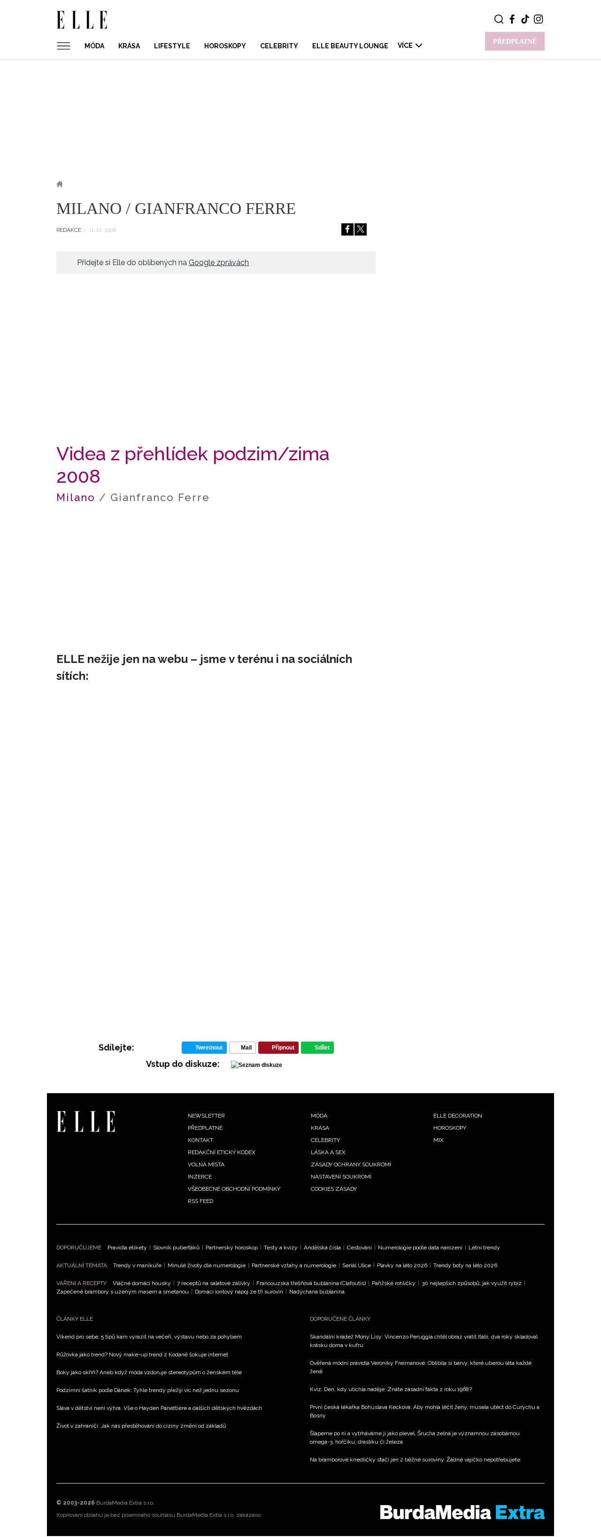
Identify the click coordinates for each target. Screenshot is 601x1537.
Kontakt (200, 1140)
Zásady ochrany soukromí (351, 1164)
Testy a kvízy (281, 1247)
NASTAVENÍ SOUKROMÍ (341, 1176)
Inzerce (200, 1176)
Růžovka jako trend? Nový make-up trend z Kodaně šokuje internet (142, 1354)
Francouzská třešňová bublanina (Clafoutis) (311, 1283)
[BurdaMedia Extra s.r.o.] (462, 1512)
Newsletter (206, 1115)
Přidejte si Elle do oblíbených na (163, 262)
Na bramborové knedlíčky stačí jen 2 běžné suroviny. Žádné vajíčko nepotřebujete (415, 1459)
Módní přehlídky (135, 184)
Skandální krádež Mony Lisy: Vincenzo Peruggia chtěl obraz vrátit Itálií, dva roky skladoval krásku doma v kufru (424, 1340)
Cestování (359, 1247)
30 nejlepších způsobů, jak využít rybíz (472, 1283)
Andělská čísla (322, 1247)
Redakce (68, 230)
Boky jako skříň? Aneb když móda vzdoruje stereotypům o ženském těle (149, 1372)
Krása (129, 46)
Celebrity (279, 46)
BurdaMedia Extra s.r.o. (125, 1502)
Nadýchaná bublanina (317, 1291)
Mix (438, 1140)
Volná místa (206, 1164)
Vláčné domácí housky (142, 1283)
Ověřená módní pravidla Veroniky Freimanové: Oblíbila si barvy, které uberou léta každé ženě (421, 1367)
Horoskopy (225, 46)
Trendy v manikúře (137, 1265)
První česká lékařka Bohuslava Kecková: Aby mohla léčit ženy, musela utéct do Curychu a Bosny (424, 1411)
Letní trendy (484, 1247)
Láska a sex (328, 1152)
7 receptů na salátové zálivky (213, 1283)
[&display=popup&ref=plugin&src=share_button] (347, 229)
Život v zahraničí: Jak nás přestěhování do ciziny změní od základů (141, 1426)
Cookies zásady (334, 1189)
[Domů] (85, 1121)
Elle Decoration (457, 1115)
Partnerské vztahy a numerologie (294, 1265)
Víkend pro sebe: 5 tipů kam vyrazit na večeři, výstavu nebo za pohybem (149, 1336)
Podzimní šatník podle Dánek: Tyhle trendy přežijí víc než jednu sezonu (147, 1390)
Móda (94, 46)
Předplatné (205, 1128)
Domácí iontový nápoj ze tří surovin (239, 1291)
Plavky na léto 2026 (402, 1265)
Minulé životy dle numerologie (207, 1265)
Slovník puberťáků (176, 1247)
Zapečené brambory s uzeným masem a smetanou (122, 1291)
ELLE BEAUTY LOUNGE (350, 46)
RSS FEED (200, 1201)
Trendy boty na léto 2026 (465, 1265)
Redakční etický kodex (221, 1152)
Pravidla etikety (127, 1247)
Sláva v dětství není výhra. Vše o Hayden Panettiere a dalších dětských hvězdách (159, 1408)
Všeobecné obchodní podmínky (234, 1189)
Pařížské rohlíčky (394, 1283)
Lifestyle (172, 46)
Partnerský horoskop (232, 1247)
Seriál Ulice (356, 1265)
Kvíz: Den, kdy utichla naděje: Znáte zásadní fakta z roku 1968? (391, 1389)
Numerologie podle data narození (420, 1247)
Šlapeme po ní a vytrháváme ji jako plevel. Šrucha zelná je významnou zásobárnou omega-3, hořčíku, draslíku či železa (415, 1437)
